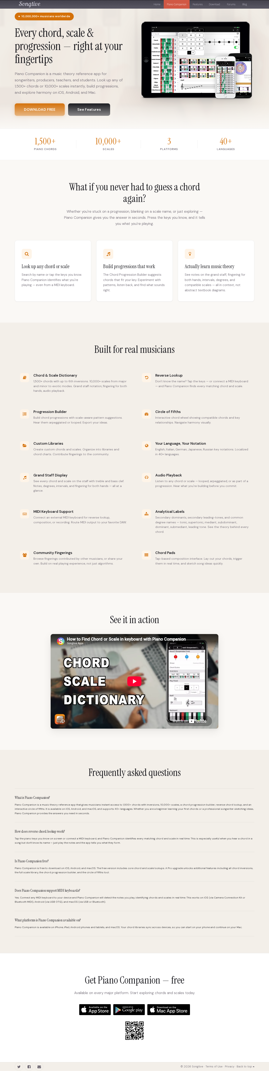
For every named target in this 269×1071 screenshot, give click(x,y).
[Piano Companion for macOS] (168, 1009)
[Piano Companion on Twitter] (19, 1066)
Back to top (245, 1066)
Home (157, 4)
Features (198, 4)
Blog (244, 4)
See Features (89, 109)
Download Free (39, 109)
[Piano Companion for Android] (129, 1009)
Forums (230, 4)
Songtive (29, 3)
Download (214, 4)
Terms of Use (214, 1066)
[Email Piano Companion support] (39, 1066)
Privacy (229, 1066)
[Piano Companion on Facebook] (29, 1066)
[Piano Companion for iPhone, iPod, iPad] (95, 1009)
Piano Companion (176, 4)
